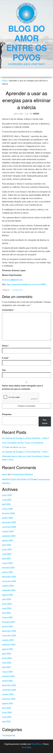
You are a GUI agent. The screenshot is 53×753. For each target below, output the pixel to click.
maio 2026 (6, 499)
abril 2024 (6, 612)
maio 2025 (6, 553)
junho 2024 (7, 603)
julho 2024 (6, 599)
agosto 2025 (7, 540)
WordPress (37, 743)
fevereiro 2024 (8, 621)
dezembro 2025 (9, 522)
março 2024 (7, 617)
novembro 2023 (9, 635)
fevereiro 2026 (8, 513)
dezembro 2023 (9, 630)
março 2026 (7, 508)
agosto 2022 (7, 703)
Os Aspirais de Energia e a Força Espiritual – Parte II (25, 438)
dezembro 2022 (9, 685)
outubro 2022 (8, 694)
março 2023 (7, 671)
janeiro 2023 (7, 680)
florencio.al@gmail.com (12, 279)
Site (4, 370)
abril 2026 (6, 504)
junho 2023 (7, 658)
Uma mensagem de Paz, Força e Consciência (22, 442)
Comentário (8, 309)
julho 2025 (6, 544)
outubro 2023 (8, 639)
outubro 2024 (8, 585)
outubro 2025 (8, 531)
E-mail (5, 357)
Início (4, 80)
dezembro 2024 (9, 576)
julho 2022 (6, 707)
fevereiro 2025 (8, 567)
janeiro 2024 (7, 626)
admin (36, 113)
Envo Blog (26, 747)
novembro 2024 (9, 581)
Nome (5, 345)
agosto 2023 (7, 649)
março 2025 (7, 563)
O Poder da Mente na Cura (14, 447)
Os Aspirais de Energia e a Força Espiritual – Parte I (25, 451)
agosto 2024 (7, 594)
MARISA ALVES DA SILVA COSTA (17, 479)
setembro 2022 (8, 698)
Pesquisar (7, 414)
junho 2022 (7, 712)
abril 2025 (6, 558)
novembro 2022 (9, 689)
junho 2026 (7, 495)
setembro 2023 (8, 644)
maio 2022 (6, 716)
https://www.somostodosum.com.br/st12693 (26, 284)
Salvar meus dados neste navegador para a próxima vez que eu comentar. (22, 387)
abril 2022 (6, 721)
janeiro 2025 (7, 572)
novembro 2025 (9, 526)
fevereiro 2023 (8, 676)
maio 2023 (6, 662)
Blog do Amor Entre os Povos (26, 42)
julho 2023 (6, 653)
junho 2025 (7, 549)
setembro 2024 (8, 590)
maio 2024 (6, 608)
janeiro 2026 (7, 517)
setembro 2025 (8, 535)
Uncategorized (17, 290)
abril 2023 (6, 667)
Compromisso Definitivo (22, 474)
